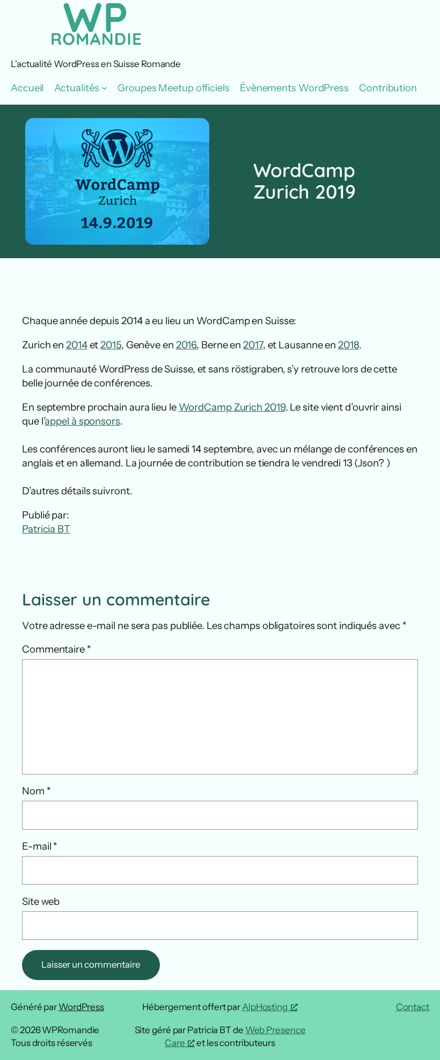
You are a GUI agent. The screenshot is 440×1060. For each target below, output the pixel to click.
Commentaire (56, 649)
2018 (348, 345)
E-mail (39, 846)
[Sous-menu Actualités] (104, 88)
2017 (253, 345)
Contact (412, 1006)
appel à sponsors (82, 421)
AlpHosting (265, 1006)
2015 (110, 345)
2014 (76, 345)
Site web (41, 901)
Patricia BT (46, 529)
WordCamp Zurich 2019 (232, 407)
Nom (36, 791)
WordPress (81, 1006)
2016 (186, 345)
